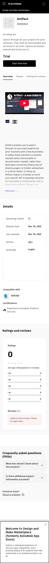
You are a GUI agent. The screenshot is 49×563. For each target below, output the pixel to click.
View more (10, 190)
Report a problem (11, 494)
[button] (24, 465)
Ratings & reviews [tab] (36, 76)
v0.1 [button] (30, 242)
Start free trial (19, 63)
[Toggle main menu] (4, 3)
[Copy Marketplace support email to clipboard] (23, 494)
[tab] (8, 125)
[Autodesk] (15, 4)
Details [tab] (19, 76)
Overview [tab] (8, 76)
